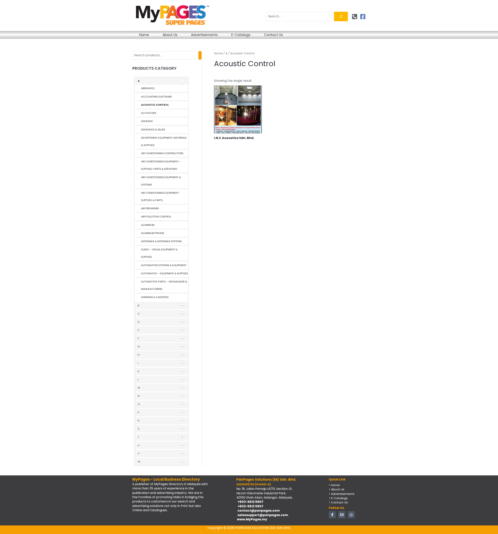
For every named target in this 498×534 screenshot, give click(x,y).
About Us (170, 35)
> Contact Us (338, 502)
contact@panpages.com (258, 510)
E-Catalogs (240, 35)
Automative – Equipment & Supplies (164, 273)
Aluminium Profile (152, 233)
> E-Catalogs (338, 498)
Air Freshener (150, 208)
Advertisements (204, 35)
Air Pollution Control (156, 216)
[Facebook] (363, 16)
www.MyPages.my (251, 519)
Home (144, 35)
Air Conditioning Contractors (162, 153)
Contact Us (273, 35)
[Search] (341, 16)
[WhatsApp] (351, 514)
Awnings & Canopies (155, 297)
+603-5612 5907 (249, 502)
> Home (334, 485)
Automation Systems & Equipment (163, 265)
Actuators (148, 113)
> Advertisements (341, 494)
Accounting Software (156, 97)
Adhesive (147, 121)
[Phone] (355, 16)
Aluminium (147, 225)
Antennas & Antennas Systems (161, 241)
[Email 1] (341, 514)
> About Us (336, 489)
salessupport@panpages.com (262, 515)
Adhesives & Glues (153, 129)
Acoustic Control (155, 105)
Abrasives (147, 88)
